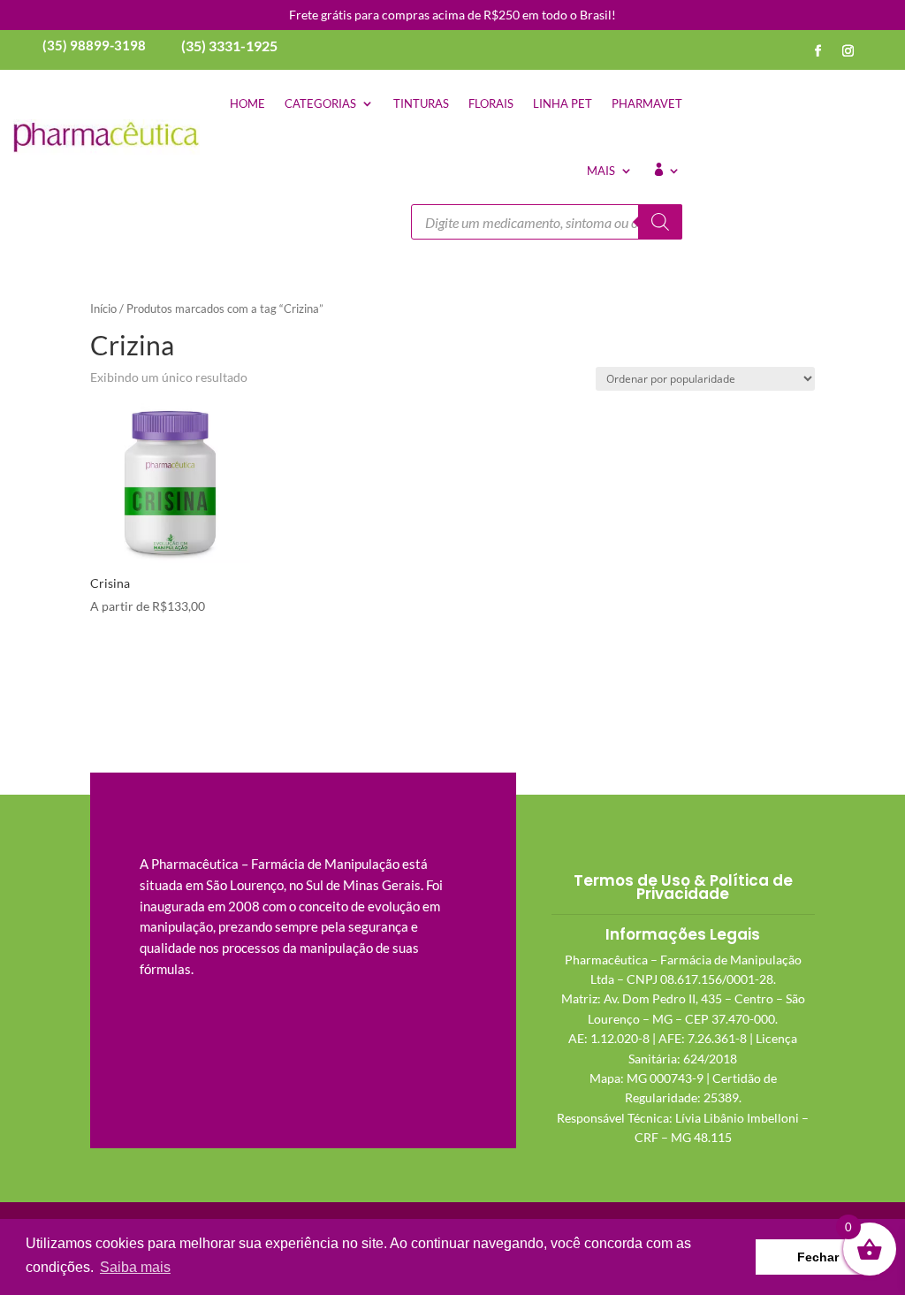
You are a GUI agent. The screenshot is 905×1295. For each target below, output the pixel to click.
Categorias (320, 103)
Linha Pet (562, 103)
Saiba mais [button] (135, 1267)
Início (103, 308)
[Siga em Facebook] (818, 51)
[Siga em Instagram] (848, 51)
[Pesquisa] (660, 222)
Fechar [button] (818, 1257)
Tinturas (421, 103)
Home (247, 103)
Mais (601, 171)
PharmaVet (647, 103)
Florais (490, 103)
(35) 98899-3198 (94, 45)
